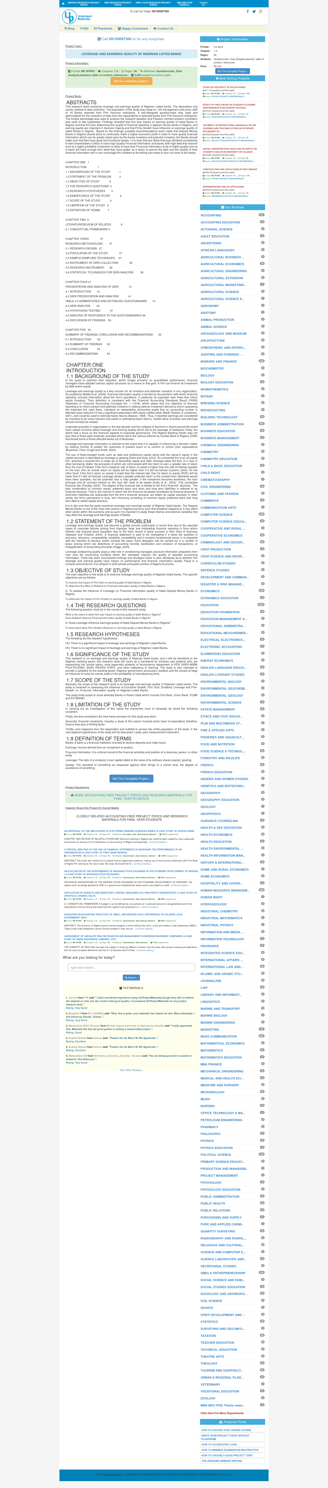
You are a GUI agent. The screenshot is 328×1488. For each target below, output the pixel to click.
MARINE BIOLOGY (214, 1015)
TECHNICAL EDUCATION (219, 1349)
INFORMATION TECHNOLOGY (222, 939)
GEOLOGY (208, 807)
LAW (204, 987)
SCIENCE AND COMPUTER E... (223, 1252)
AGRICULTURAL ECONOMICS (222, 264)
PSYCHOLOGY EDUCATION (220, 1189)
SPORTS (207, 1308)
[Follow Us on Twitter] (254, 11)
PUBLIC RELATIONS (215, 1210)
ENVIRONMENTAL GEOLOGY (222, 695)
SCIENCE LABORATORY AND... (224, 1259)
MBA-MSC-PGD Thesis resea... (223, 1405)
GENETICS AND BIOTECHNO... (223, 786)
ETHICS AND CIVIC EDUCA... (222, 716)
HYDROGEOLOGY (214, 904)
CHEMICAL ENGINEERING (220, 445)
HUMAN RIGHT (211, 897)
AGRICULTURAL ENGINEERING (224, 271)
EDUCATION (209, 605)
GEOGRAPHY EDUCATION (220, 800)
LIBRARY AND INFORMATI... (221, 994)
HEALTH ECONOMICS (217, 834)
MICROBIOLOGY (213, 1092)
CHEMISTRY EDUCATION (219, 459)
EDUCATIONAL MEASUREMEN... (224, 633)
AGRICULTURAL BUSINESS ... (222, 257)
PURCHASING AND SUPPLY (221, 1217)
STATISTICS (209, 1321)
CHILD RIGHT (210, 472)
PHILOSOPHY (211, 1134)
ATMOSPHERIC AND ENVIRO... (223, 347)
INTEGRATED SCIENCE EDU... (223, 953)
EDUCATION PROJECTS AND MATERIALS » (229, 117)
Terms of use (226, 1474)
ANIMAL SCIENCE (214, 326)
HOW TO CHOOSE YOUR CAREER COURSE (226, 1430)
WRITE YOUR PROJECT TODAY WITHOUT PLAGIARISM (225, 1437)
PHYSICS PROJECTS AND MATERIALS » (228, 96)
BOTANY (207, 396)
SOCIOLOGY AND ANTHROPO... (224, 1294)
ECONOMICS (210, 591)
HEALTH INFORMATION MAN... (223, 855)
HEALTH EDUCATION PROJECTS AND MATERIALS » (233, 161)
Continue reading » (158, 841)
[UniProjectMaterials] (95, 16)
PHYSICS (207, 1141)
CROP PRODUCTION (216, 549)
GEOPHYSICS (211, 814)
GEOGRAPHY (211, 793)
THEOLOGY (209, 1363)
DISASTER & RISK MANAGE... (222, 584)
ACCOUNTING (211, 215)
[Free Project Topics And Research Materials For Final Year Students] (63, 3)
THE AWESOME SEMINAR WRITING (222, 1461)
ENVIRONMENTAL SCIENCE (221, 702)
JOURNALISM (211, 981)
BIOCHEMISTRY (212, 368)
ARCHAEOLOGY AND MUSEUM (224, 333)
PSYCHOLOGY (211, 1182)
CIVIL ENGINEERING (216, 486)
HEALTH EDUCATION (216, 841)
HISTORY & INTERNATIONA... (222, 862)
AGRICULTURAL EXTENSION (222, 278)
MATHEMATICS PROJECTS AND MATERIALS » (231, 196)
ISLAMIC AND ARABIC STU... (222, 974)
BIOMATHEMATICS (214, 389)
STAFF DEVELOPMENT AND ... (223, 1315)
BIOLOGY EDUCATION (217, 382)
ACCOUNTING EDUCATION (220, 222)
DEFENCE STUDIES (215, 570)
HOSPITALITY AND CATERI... (222, 883)
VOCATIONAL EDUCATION (220, 1391)
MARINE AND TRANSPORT (220, 1008)
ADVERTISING (211, 243)
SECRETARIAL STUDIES (218, 1266)
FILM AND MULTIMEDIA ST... (221, 723)
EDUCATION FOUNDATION (220, 612)
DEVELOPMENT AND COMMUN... (225, 577)
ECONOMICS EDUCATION (219, 598)
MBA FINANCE (211, 1064)
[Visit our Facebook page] (248, 11)
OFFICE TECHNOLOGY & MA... (223, 1113)
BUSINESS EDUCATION (218, 431)
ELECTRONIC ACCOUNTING (221, 647)
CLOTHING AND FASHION (219, 493)
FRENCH (207, 765)
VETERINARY (210, 1384)
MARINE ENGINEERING (218, 1022)
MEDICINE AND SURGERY (220, 1085)
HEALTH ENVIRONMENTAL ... (222, 848)
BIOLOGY (207, 375)
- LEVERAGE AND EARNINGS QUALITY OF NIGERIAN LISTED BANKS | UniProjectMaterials (160, 1474)
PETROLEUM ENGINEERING (221, 1120)
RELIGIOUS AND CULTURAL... (223, 1245)
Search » (132, 977)
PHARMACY (209, 1127)
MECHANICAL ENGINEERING (222, 1071)
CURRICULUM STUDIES (218, 563)
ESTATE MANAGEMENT (218, 709)
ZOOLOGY (208, 1398)
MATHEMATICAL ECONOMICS (223, 1043)
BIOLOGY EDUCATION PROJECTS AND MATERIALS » (234, 140)
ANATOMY (208, 312)
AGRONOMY (210, 306)
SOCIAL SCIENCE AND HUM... (223, 1280)
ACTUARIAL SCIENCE (217, 229)
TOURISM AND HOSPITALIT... (222, 1370)
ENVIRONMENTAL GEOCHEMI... (224, 688)
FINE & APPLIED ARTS (217, 730)
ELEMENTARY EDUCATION (220, 654)
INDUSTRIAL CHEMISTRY (219, 911)
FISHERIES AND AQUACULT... (222, 737)
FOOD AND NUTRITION (218, 744)
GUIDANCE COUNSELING (219, 821)
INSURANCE (210, 946)
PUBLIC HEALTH (213, 1203)
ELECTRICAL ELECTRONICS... (223, 639)
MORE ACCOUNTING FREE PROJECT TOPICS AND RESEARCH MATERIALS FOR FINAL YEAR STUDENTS (133, 797)
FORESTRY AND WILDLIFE (220, 758)
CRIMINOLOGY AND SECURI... (223, 542)
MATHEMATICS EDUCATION (221, 1057)
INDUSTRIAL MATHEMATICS (221, 918)
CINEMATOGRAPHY (215, 479)
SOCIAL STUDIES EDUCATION (223, 1287)
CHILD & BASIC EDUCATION (221, 466)
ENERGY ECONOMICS (217, 660)
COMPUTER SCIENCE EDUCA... (224, 521)
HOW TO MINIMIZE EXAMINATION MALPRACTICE (230, 1450)
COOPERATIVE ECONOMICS (222, 535)
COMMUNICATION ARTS (218, 507)
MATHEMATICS (212, 1050)
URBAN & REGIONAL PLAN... (222, 1377)
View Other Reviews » (131, 1070)
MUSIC (205, 1099)
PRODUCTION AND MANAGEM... (224, 1168)
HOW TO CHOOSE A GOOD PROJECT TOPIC (227, 1455)
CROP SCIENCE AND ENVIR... (222, 556)
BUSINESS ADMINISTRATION (222, 424)
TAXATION (208, 1335)
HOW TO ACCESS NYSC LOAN (219, 1444)
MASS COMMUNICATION (219, 1036)
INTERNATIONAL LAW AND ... (222, 967)
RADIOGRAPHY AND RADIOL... (223, 1238)
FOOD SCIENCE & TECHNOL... (223, 751)
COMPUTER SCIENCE (217, 514)
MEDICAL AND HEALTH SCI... (222, 1078)
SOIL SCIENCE (211, 1301)
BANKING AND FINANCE (219, 361)
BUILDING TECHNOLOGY (219, 417)
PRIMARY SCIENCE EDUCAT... (223, 1161)
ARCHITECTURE (213, 340)
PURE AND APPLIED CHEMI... (222, 1224)
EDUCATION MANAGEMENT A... (224, 619)
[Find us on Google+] (260, 11)
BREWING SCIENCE (215, 403)
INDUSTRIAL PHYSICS (217, 925)
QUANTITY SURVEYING (218, 1231)
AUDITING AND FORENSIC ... (222, 354)
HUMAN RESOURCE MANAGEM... (225, 890)
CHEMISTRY (209, 452)
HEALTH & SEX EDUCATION (221, 827)
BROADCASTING (213, 410)
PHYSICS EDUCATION (217, 1148)
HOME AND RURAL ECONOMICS (225, 869)
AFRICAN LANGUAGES (217, 250)
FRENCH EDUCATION (216, 772)
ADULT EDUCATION (215, 236)
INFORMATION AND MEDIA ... (222, 932)
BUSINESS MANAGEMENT (220, 438)
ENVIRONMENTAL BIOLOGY (221, 681)
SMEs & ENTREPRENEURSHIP (223, 1273)
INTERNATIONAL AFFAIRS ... (222, 960)
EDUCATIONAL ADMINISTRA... (223, 626)
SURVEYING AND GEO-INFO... (223, 1328)
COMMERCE (210, 500)
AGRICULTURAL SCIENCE (220, 292)
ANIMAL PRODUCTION (217, 319)
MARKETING (210, 1029)
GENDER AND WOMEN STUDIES (224, 779)
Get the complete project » (131, 81)
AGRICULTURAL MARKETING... (224, 285)
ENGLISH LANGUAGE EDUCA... (224, 667)
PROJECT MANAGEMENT (219, 1175)
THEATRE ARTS (212, 1356)
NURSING (208, 1106)
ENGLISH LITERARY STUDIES (222, 674)
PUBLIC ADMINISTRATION (220, 1196)
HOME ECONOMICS (215, 876)
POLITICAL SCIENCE (216, 1154)
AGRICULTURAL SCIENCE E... (222, 299)
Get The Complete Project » (131, 778)
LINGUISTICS (210, 1001)
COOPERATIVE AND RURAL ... (223, 528)
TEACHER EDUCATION (217, 1342)
